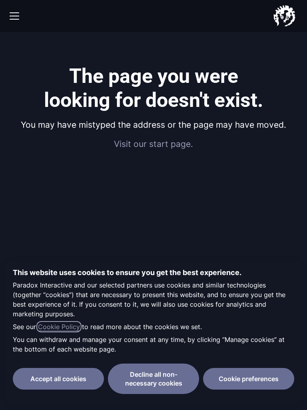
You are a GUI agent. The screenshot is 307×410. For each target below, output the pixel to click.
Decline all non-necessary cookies (153, 378)
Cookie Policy (59, 327)
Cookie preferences (249, 379)
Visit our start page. (153, 144)
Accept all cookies (58, 379)
